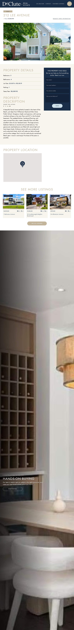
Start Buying (12, 489)
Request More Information (62, 18)
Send (57, 106)
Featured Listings (58, 3)
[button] (69, 3)
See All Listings (37, 223)
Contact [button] (48, 3)
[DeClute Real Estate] (16, 3)
